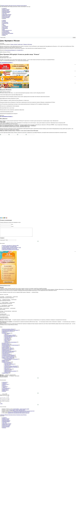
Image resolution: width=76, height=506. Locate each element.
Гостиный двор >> (5, 384)
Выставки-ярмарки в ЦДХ (9, 335)
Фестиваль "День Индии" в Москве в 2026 (10, 245)
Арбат (5, 334)
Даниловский (7, 338)
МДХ (3, 24)
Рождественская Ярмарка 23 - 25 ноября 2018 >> (14, 50)
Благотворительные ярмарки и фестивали (10, 330)
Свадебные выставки (6, 354)
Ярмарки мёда (5, 34)
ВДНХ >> (4, 385)
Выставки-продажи (6, 32)
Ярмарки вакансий (5, 360)
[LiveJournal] (5, 218)
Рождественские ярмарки (7, 352)
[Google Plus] (6, 218)
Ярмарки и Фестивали (27, 44)
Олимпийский (5, 28)
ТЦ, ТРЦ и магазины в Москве (8, 356)
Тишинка (4, 20)
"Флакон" (4, 25)
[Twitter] (2, 218)
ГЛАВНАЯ (4, 8)
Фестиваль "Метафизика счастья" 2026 (9, 248)
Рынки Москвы (5, 353)
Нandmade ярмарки (5, 12)
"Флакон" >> (4, 387)
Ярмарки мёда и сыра (6, 15)
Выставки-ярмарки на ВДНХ (10, 336)
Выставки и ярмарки (6, 333)
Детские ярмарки (5, 31)
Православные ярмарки (6, 14)
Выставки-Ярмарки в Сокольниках (11, 359)
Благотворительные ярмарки (7, 33)
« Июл (1, 403)
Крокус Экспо (5, 27)
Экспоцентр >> (5, 386)
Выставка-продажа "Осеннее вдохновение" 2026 (11, 247)
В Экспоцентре (5, 26)
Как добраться (7, 339)
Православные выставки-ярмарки (8, 351)
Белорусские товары (6, 16)
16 (8, 398)
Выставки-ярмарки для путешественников (10, 345)
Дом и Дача (4, 13)
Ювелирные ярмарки (6, 11)
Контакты (4, 18)
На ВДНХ (4, 21)
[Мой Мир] (4, 218)
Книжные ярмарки (5, 17)
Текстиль (4, 35)
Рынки (3, 29)
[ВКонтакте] (0, 218)
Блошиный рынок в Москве (7, 331)
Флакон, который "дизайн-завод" (17, 44)
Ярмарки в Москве (5, 9)
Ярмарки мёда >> (5, 389)
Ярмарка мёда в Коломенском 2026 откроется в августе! (23, 410)
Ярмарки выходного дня (7, 30)
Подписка (74, 416)
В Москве (4, 332)
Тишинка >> (4, 383)
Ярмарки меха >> (5, 390)
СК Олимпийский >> (6, 388)
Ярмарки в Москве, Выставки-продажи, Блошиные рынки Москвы (14, 5)
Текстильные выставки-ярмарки (8, 355)
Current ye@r (3, 240)
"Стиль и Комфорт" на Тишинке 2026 (9, 246)
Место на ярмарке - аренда (7, 348)
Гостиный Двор (5, 23)
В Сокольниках (5, 22)
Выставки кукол (5, 343)
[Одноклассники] (3, 218)
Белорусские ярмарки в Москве (8, 329)
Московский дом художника (7, 349)
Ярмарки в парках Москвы (7, 358)
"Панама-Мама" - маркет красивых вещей (21, 408)
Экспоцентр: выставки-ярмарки (10, 342)
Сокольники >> (5, 382)
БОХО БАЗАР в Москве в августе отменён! (10, 249)
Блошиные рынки (5, 10)
